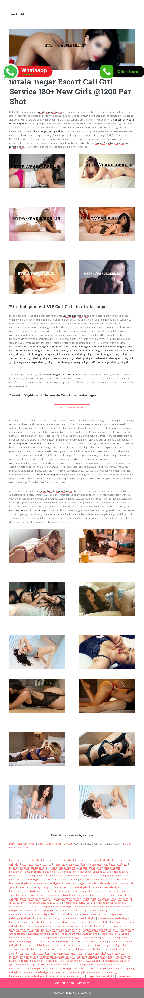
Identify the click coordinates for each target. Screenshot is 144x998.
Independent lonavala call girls (68, 972)
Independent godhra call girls (57, 906)
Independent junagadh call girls (79, 883)
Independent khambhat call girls (60, 871)
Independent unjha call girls (58, 968)
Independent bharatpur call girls (83, 960)
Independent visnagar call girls (57, 914)
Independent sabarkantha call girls (68, 867)
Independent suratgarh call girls (57, 956)
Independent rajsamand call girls (74, 926)
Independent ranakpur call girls (47, 960)
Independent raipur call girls (62, 964)
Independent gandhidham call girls (62, 937)
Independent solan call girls (91, 914)
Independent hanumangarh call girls (60, 929)
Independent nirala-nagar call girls (95, 956)
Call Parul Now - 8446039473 (72, 983)
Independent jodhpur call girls (80, 902)
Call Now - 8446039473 (72, 407)
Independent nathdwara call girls (59, 879)
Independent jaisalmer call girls (92, 922)
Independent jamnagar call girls (70, 863)
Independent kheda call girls (57, 891)
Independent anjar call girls (97, 937)
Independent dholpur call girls (79, 949)
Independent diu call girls (61, 895)
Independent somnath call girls (70, 887)
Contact (68, 843)
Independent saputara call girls (96, 879)
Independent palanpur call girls (73, 910)
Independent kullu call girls (65, 945)
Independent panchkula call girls (52, 941)
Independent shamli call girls (80, 918)
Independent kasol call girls (48, 918)
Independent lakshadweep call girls (65, 976)
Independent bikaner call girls (70, 952)
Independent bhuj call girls (67, 898)
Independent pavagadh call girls (47, 875)
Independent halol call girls (89, 906)
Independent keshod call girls (96, 871)
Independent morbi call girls (45, 883)
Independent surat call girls (91, 895)
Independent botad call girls (90, 891)
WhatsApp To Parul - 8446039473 (72, 993)
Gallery (49, 843)
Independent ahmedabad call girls (91, 860)
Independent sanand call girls (82, 875)
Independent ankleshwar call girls (79, 933)
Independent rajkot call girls (56, 860)
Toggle (6, 6)
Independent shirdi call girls (46, 949)
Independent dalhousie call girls (89, 941)
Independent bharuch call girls (57, 922)
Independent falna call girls (96, 945)
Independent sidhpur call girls (91, 968)
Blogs (58, 843)
